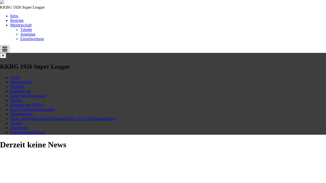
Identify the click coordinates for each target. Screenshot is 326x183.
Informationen (21, 114)
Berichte (17, 20)
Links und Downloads (28, 96)
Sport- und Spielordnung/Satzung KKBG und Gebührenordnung (62, 118)
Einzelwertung (32, 39)
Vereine (16, 100)
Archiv (15, 123)
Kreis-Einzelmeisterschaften (32, 109)
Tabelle (26, 29)
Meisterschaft (21, 25)
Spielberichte (20, 91)
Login (15, 77)
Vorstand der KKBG (27, 105)
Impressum (19, 128)
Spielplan (27, 34)
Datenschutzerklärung (27, 132)
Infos (14, 16)
